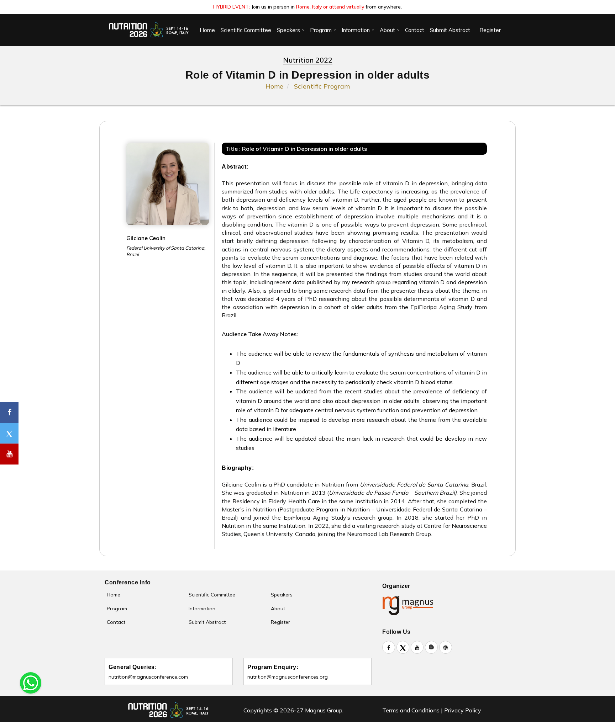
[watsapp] (30, 682)
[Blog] (431, 647)
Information (356, 30)
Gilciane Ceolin (145, 237)
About (387, 30)
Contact (414, 30)
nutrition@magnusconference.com (148, 677)
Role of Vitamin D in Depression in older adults (304, 148)
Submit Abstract (450, 30)
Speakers (288, 30)
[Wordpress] (445, 647)
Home (207, 30)
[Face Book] (388, 647)
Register (490, 30)
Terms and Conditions (411, 710)
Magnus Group (323, 710)
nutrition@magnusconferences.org (287, 677)
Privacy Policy (462, 710)
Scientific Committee (246, 30)
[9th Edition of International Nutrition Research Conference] (149, 29)
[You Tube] (9, 454)
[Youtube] (417, 647)
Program (321, 30)
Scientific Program (322, 86)
